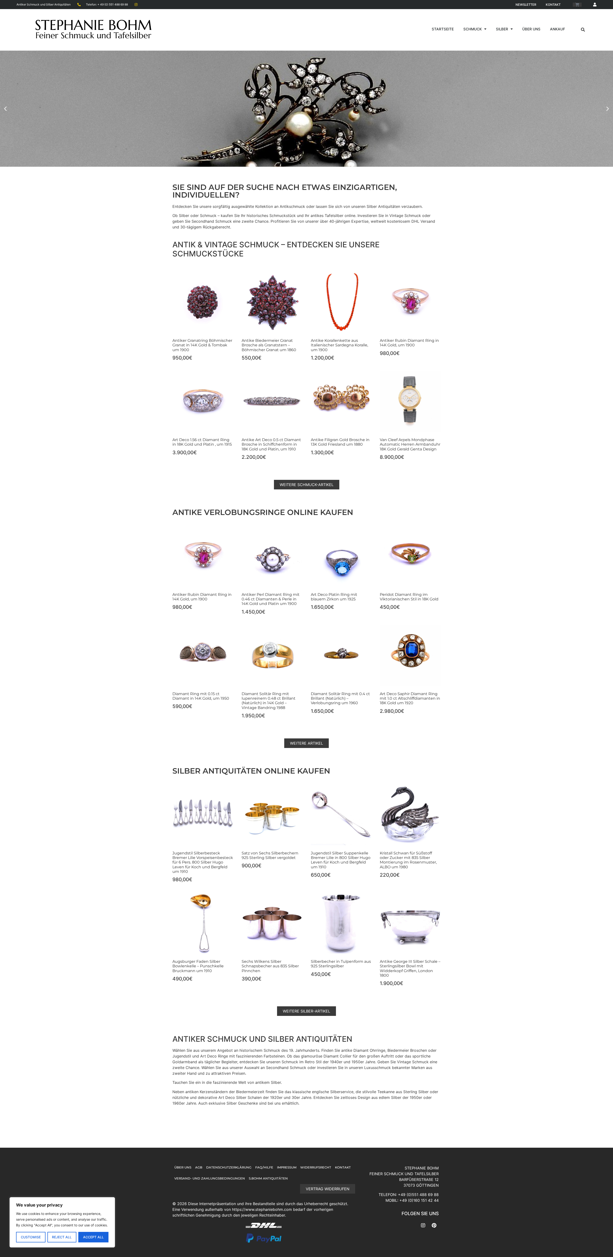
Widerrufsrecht (315, 1167)
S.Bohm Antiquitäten (268, 1178)
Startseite (443, 29)
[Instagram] (423, 1225)
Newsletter (526, 4)
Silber (502, 29)
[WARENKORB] (577, 5)
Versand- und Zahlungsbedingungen (209, 1178)
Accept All (93, 1237)
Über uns (531, 29)
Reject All (62, 1237)
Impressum (286, 1167)
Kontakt (553, 4)
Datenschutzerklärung (228, 1167)
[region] (62, 1222)
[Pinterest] (434, 1225)
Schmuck (472, 29)
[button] (582, 29)
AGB (198, 1167)
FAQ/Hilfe (264, 1167)
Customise (31, 1237)
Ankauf (557, 29)
